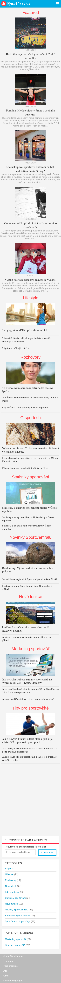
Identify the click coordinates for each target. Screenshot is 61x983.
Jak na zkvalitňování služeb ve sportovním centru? (28, 699)
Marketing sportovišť (30, 648)
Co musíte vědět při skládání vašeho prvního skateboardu (30, 225)
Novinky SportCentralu (30, 537)
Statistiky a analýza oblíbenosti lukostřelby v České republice (28, 519)
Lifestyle (30, 297)
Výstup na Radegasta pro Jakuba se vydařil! (30, 279)
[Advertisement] (30, 804)
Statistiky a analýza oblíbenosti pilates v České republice (30, 509)
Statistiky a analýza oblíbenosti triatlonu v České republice (27, 527)
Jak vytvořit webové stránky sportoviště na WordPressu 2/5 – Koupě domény (27, 681)
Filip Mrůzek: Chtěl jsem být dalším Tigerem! (25, 407)
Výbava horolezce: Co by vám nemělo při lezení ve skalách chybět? (30, 449)
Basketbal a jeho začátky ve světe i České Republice (30, 56)
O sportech (30, 417)
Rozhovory (30, 357)
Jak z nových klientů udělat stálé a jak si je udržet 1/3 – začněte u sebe (30, 758)
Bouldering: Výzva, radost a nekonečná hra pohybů (27, 569)
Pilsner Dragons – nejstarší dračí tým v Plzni (24, 468)
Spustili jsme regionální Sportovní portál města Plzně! (29, 579)
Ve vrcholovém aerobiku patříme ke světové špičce (27, 389)
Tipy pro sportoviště (30, 708)
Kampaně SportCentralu (20, 915)
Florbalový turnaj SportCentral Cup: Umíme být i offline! (27, 588)
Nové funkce (30, 596)
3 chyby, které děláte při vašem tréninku (25, 330)
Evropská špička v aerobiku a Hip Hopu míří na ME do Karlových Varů (30, 460)
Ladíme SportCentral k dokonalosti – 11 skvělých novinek (25, 628)
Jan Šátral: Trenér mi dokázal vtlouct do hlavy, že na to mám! (30, 399)
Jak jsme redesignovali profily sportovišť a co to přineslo (26, 639)
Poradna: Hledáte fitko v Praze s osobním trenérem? (30, 112)
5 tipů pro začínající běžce (15, 348)
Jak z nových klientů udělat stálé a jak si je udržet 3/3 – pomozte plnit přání (27, 740)
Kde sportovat (14, 892)
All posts (9, 868)
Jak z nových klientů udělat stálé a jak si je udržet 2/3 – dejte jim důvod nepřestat (30, 750)
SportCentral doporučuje (20, 921)
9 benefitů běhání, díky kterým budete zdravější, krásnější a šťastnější (27, 340)
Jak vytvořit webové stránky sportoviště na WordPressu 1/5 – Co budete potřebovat (30, 691)
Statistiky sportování (30, 477)
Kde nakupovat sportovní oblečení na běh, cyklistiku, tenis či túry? (30, 169)
